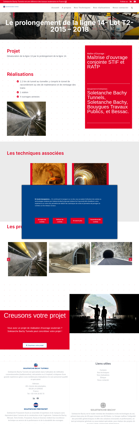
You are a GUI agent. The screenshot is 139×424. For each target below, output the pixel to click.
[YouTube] (38, 395)
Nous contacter (103, 377)
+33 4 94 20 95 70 (37, 390)
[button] (132, 7)
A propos (103, 367)
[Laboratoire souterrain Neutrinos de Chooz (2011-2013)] (111, 257)
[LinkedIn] (34, 395)
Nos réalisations (103, 372)
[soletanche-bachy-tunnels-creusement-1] (48, 164)
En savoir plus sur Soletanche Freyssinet (36, 421)
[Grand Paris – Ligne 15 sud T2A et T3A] (27, 255)
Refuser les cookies (59, 221)
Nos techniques (103, 369)
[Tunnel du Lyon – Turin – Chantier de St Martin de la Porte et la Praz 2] (69, 257)
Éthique (103, 374)
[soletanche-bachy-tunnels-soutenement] (90, 164)
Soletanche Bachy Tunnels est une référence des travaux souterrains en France (34, 2)
